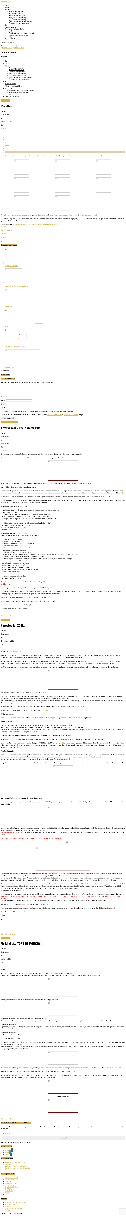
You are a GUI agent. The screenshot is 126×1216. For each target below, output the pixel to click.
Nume (3, 400)
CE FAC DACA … (10, 1180)
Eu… (6, 25)
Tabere (11, 37)
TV (6, 1195)
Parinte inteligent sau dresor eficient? (21, 33)
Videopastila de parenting (13, 39)
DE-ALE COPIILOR (11, 1183)
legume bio (24, 224)
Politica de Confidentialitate (14, 29)
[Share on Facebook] (65, 132)
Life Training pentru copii (17, 19)
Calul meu (8, 1206)
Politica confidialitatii (54, 415)
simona (3, 128)
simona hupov (53, 224)
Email (3, 404)
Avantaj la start (10, 1204)
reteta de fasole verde (40, 224)
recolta (30, 224)
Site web (4, 408)
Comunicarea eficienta (16, 13)
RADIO (7, 1193)
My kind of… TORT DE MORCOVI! (16, 1166)
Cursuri (7, 9)
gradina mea (16, 224)
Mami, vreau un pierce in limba (19, 35)
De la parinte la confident (17, 17)
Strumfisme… (9, 1170)
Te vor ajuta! (9, 31)
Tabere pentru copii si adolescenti (20, 21)
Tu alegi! (8, 1210)
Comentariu (5, 397)
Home (7, 5)
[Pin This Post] (65, 136)
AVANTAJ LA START (11, 1178)
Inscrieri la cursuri (11, 27)
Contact (7, 7)
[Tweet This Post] (65, 134)
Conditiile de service (71, 415)
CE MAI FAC (9, 1181)
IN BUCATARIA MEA (11, 1187)
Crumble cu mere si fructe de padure (17, 1168)
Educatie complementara (13, 1208)
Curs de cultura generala (17, 15)
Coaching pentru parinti (16, 11)
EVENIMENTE (9, 1185)
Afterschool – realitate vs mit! (15, 1162)
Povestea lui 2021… (11, 1164)
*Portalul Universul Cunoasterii (15, 1203)
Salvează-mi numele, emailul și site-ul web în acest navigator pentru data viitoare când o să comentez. (38, 411)
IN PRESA (8, 1189)
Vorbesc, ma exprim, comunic (19, 23)
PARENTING (9, 1191)
